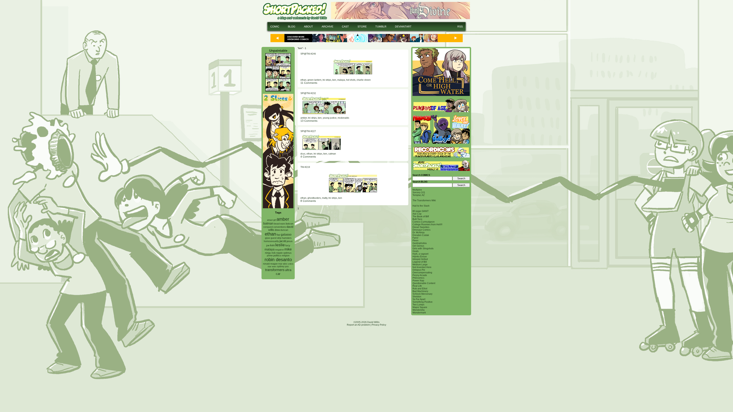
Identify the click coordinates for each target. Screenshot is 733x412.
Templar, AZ (419, 195)
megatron (279, 250)
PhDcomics (418, 278)
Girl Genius (418, 246)
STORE (362, 26)
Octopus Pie (419, 270)
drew (277, 230)
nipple (279, 253)
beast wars (279, 224)
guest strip (276, 238)
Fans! (415, 238)
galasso (286, 234)
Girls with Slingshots (423, 248)
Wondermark (419, 312)
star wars (272, 266)
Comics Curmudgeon (424, 221)
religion (286, 255)
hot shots (350, 80)
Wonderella (419, 310)
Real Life (417, 286)
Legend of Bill (420, 262)
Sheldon (417, 296)
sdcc (285, 264)
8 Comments (308, 200)
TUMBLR (380, 26)
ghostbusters (314, 198)
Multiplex (417, 189)
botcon (289, 223)
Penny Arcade (420, 275)
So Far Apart (419, 299)
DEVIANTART (403, 26)
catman (332, 153)
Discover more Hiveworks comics (298, 38)
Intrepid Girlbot (420, 259)
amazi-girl (271, 220)
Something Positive (423, 302)
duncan (284, 230)
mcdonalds (343, 118)
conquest (268, 227)
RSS (460, 26)
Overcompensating (422, 272)
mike (288, 249)
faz (278, 234)
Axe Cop (417, 213)
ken (272, 245)
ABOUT (308, 26)
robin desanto (278, 259)
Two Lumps (418, 304)
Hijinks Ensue (420, 256)
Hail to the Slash (421, 205)
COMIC (274, 26)
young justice (330, 118)
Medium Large (420, 264)
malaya (269, 249)
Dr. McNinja (419, 232)
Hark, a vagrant (420, 254)
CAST (345, 26)
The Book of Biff (421, 216)
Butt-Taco (417, 219)
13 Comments (308, 120)
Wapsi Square (420, 307)
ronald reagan (270, 263)
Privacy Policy (379, 324)
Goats (416, 251)
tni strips (327, 80)
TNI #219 (305, 167)
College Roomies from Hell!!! (427, 224)
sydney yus (283, 266)
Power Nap (418, 280)
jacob (282, 241)
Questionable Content (424, 283)
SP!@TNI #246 (308, 53)
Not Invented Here (422, 267)
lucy (287, 245)
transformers (274, 270)
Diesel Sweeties (421, 227)
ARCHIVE (327, 26)
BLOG (291, 26)
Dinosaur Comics (421, 230)
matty (324, 198)
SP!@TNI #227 (308, 131)
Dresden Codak (421, 235)
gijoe (267, 238)
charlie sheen (364, 80)
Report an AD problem (358, 324)
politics (277, 255)
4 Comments (308, 156)
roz (280, 263)
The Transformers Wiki (424, 200)
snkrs (290, 264)
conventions (279, 227)
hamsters (286, 238)
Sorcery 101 (419, 192)
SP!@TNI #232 (308, 93)
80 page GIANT (421, 211)
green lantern (314, 80)
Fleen (415, 240)
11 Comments (308, 82)
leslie (280, 245)
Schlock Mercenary (422, 294)
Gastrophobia (420, 243)
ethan (270, 234)
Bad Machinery (420, 291)
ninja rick (270, 252)
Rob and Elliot (420, 288)
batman (268, 223)
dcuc (302, 153)
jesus (290, 241)
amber (283, 219)
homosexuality (271, 241)
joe (268, 245)
